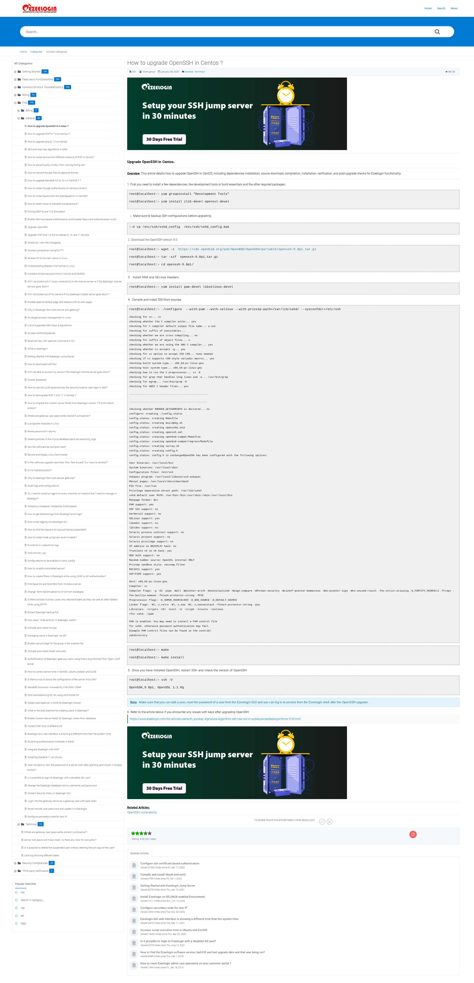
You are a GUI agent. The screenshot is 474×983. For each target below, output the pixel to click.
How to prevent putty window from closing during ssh (56, 165)
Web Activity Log (37, 553)
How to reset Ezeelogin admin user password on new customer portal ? (185, 963)
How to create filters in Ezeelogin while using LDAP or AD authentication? (67, 576)
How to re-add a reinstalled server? (46, 568)
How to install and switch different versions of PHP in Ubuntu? (61, 157)
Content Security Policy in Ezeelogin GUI (49, 793)
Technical (31, 824)
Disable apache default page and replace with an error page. (60, 302)
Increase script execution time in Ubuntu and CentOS (56, 273)
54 (40, 824)
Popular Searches (25, 883)
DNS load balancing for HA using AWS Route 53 (53, 695)
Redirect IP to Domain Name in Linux (47, 258)
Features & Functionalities (37, 79)
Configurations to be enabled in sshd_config (51, 560)
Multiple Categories (56, 51)
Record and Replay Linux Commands (47, 454)
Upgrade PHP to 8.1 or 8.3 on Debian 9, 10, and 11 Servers (58, 234)
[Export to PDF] (413, 834)
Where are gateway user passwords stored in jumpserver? (59, 415)
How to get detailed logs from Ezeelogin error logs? (55, 514)
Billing (25, 94)
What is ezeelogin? (38, 348)
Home (23, 51)
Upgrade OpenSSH (38, 227)
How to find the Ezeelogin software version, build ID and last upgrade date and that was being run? (202, 952)
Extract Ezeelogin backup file (43, 612)
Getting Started (31, 71)
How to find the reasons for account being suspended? (57, 529)
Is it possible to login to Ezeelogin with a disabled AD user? (59, 777)
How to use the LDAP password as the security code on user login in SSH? (68, 387)
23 (33, 95)
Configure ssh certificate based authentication (169, 863)
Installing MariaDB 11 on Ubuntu (45, 757)
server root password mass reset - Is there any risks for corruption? (60, 840)
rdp (23, 907)
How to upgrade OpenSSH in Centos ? (48, 126)
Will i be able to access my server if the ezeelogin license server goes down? (69, 372)
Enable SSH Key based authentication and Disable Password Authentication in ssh (72, 219)
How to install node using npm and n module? (52, 537)
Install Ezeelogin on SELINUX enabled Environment (172, 896)
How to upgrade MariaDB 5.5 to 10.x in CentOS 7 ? (54, 180)
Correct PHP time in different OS (45, 726)
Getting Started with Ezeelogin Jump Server (51, 356)
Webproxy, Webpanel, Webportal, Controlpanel (52, 506)
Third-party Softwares (35, 870)
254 (57, 79)
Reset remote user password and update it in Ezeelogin (57, 808)
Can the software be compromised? (47, 447)
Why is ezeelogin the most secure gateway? (51, 478)
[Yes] (321, 820)
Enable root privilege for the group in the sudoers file (55, 643)
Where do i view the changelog (44, 242)
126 (45, 71)
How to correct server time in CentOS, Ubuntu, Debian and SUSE (62, 671)
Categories (36, 51)
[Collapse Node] (15, 102)
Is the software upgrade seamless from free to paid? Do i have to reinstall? (68, 462)
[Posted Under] (183, 71)
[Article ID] (130, 71)
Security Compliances (35, 863)
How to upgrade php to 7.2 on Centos (47, 141)
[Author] (140, 71)
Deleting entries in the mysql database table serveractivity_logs (62, 439)
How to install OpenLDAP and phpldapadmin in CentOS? (58, 196)
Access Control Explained (41, 333)
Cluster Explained (37, 379)
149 (31, 102)
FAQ (24, 102)
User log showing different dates (41, 855)
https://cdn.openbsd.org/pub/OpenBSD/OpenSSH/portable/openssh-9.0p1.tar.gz (247, 249)
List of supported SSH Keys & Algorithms (50, 325)
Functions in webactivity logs (43, 545)
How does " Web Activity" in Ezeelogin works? (52, 620)
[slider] (141, 833)
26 (52, 863)
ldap (23, 923)
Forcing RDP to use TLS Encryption (46, 211)
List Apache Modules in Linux (43, 423)
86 (39, 118)
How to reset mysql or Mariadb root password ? (53, 203)
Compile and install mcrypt (42, 627)
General (30, 118)
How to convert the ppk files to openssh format (53, 172)
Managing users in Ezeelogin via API (47, 635)
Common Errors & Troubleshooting (42, 87)
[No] (329, 820)
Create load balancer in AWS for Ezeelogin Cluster (54, 702)
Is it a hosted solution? (40, 470)
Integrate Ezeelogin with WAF (43, 749)
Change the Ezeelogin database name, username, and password (62, 785)
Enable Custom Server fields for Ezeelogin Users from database (62, 718)
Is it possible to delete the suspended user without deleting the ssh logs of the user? (69, 847)
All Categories (23, 63)
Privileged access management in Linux (49, 317)
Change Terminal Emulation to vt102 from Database (56, 591)
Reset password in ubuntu (42, 431)
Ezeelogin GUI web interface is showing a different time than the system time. (69, 733)
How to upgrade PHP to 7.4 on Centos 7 (49, 133)
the (23, 892)
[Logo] (40, 8)
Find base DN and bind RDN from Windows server (54, 584)
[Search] (437, 31)
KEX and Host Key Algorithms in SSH (47, 149)
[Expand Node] (15, 71)
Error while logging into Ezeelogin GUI (48, 521)
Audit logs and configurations (43, 485)
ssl (22, 915)
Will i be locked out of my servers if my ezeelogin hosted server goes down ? (68, 294)
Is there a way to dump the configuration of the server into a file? (62, 679)
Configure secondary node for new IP (47, 816)
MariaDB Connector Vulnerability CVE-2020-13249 (54, 687)
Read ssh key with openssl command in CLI (51, 341)
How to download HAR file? (42, 364)
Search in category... (32, 900)
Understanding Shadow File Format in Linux (51, 266)
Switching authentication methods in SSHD (51, 741)
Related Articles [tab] (139, 853)
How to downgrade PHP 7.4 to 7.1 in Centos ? (52, 395)
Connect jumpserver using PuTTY (46, 250)
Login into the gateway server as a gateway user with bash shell (62, 801)
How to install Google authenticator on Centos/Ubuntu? (57, 188)
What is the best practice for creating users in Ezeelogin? (58, 710)
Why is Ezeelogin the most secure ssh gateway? (54, 309)
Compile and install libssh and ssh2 (47, 651)
